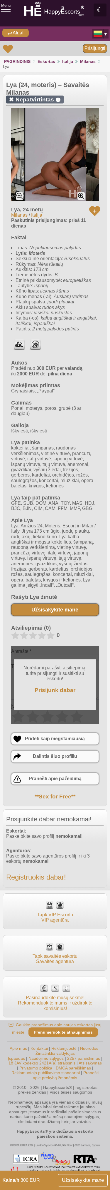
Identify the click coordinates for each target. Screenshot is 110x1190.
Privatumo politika (35, 1068)
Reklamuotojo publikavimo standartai (45, 1072)
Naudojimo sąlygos (46, 1058)
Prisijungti (94, 48)
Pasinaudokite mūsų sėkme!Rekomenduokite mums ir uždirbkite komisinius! (55, 1003)
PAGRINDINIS (17, 61)
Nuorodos (89, 1048)
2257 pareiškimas (83, 1058)
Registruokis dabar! (36, 877)
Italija (67, 61)
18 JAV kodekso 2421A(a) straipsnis (42, 1063)
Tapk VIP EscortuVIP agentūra (55, 917)
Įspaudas (16, 1058)
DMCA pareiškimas (73, 1068)
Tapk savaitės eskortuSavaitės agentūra (55, 959)
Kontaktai (39, 1048)
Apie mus (18, 1048)
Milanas (88, 61)
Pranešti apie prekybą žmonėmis (66, 1075)
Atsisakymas (90, 1063)
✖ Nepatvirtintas (34, 99)
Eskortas (46, 61)
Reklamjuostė (64, 1048)
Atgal (17, 32)
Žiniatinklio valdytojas (55, 1053)
